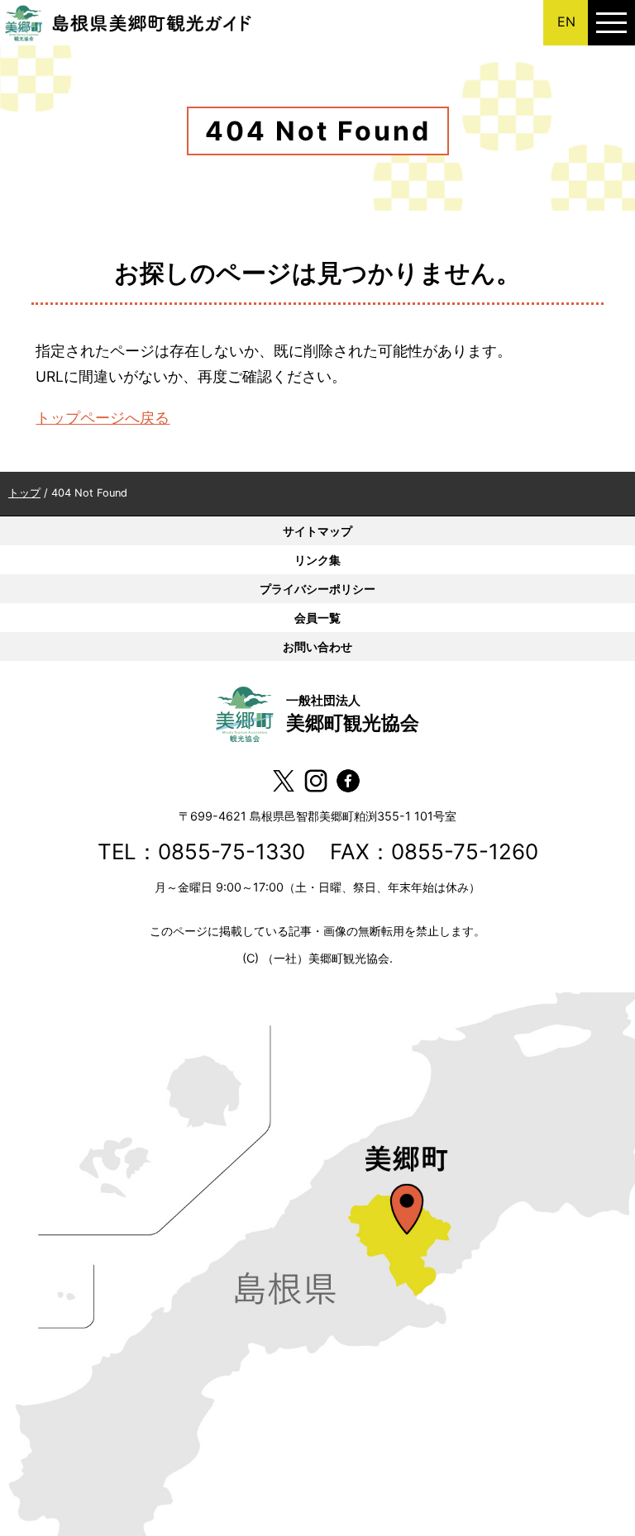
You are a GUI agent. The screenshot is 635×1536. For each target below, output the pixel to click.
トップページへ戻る (102, 417)
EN (566, 21)
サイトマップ (317, 531)
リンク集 (317, 560)
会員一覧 (317, 618)
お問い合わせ (317, 647)
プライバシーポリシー (317, 589)
